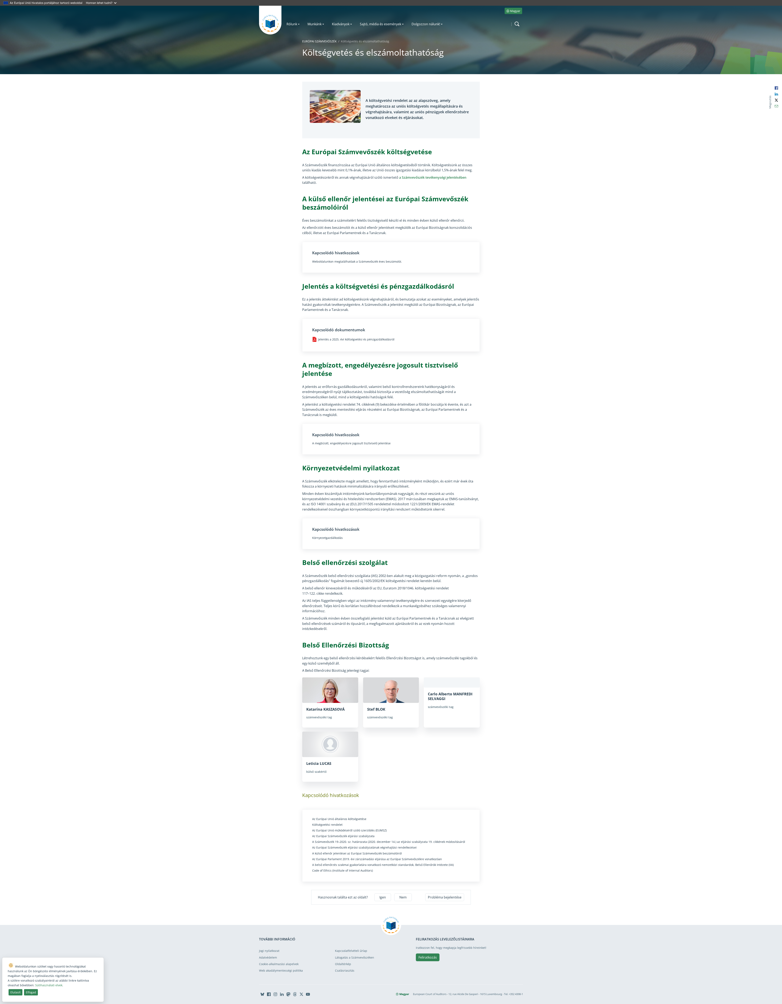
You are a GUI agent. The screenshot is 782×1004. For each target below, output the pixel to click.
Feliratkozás (427, 957)
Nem (403, 897)
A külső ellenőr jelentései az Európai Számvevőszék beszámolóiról (357, 853)
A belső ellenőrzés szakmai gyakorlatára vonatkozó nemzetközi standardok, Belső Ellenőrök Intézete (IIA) (383, 865)
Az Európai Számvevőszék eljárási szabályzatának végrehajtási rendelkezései (364, 847)
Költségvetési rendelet (327, 825)
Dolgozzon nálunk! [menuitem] (426, 24)
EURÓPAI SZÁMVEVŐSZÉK (319, 41)
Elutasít (15, 992)
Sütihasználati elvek (48, 985)
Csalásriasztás (344, 970)
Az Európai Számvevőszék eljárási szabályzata (343, 836)
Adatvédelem (268, 957)
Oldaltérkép (343, 964)
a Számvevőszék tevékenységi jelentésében (432, 177)
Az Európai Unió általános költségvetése (339, 819)
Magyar (515, 11)
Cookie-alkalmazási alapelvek (279, 964)
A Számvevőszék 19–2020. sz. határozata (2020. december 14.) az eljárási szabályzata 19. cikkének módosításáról (388, 842)
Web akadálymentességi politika (281, 970)
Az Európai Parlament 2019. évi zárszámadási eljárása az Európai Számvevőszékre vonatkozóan (377, 859)
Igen (382, 897)
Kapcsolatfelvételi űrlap (351, 951)
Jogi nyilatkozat (269, 951)
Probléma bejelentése (444, 897)
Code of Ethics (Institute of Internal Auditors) (342, 870)
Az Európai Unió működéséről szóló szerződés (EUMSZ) (349, 830)
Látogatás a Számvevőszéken (354, 957)
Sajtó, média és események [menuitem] (380, 24)
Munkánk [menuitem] (315, 24)
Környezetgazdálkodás (327, 538)
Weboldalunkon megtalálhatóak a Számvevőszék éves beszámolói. (357, 261)
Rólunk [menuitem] (292, 24)
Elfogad (31, 992)
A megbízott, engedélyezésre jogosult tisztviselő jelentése (351, 443)
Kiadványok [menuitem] (340, 24)
